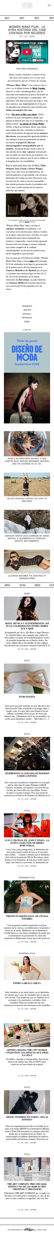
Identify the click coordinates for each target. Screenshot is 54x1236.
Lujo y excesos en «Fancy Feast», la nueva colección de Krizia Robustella (27, 843)
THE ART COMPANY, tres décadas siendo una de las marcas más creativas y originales (27, 1187)
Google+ (5, 1234)
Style (27, 661)
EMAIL (27, 322)
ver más (33, 649)
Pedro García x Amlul (27, 983)
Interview (24, 878)
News (27, 594)
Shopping (24, 954)
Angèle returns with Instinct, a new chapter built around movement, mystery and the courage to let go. (27, 461)
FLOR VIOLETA (27, 697)
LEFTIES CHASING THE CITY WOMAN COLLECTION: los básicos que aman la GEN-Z (27, 1053)
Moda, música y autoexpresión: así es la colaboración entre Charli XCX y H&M (27, 626)
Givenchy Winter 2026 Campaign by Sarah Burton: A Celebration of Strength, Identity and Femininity (27, 538)
